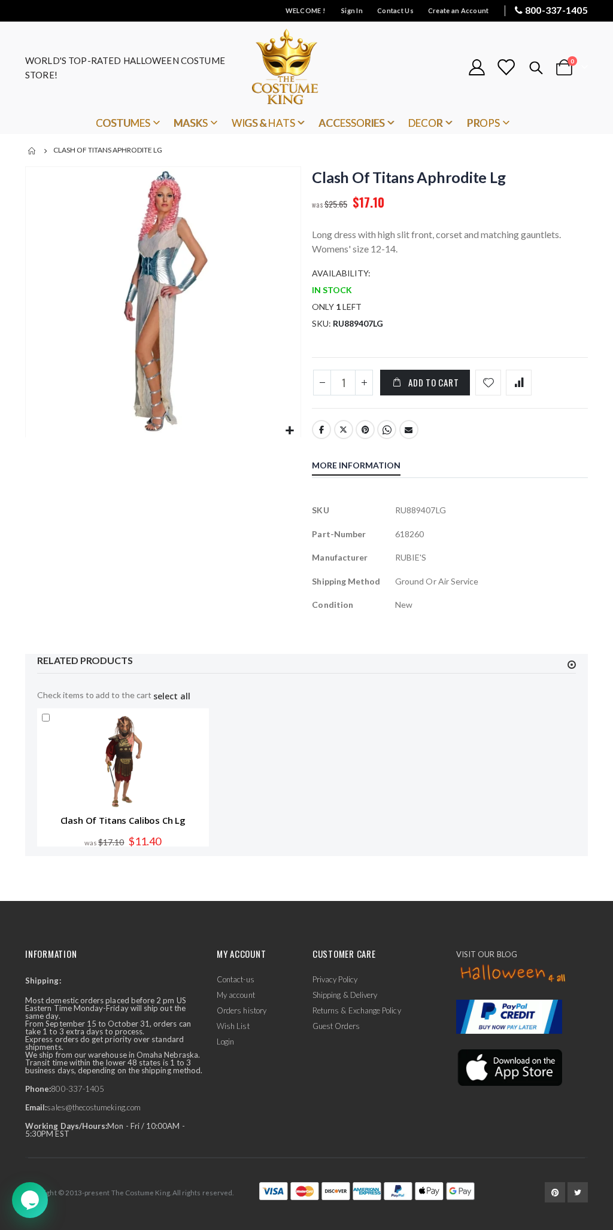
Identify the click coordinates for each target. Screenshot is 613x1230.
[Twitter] (578, 1192)
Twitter (343, 429)
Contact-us (235, 979)
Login (225, 1041)
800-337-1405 (556, 10)
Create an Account (458, 10)
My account (236, 995)
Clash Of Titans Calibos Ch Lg (123, 820)
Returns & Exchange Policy (356, 1010)
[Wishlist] (505, 67)
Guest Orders (336, 1026)
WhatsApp (386, 429)
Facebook (321, 429)
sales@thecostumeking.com (94, 1107)
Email (408, 429)
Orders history (241, 1010)
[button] (290, 431)
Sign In (352, 10)
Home (32, 151)
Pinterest (365, 429)
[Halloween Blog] (513, 974)
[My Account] (476, 67)
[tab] (365, 466)
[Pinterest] (555, 1192)
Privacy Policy (334, 979)
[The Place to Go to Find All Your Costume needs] (306, 67)
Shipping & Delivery (344, 995)
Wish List (233, 1026)
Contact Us (395, 10)
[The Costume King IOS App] (509, 1066)
